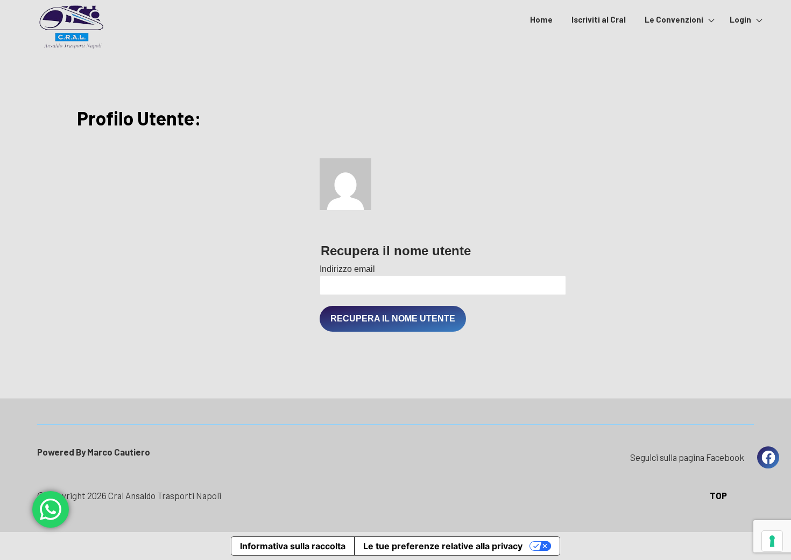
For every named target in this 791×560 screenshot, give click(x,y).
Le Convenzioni (674, 19)
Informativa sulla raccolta (292, 546)
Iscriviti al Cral (598, 19)
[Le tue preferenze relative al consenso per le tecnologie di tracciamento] (772, 541)
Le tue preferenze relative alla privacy (442, 546)
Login (740, 19)
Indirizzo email (347, 269)
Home (541, 19)
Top (718, 495)
